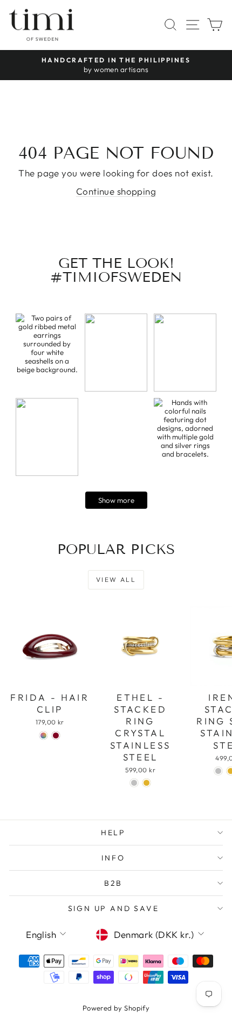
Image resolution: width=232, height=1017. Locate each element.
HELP (113, 832)
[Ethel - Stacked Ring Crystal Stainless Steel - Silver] (134, 783)
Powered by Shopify (116, 1008)
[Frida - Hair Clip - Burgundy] (56, 735)
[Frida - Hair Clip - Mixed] (43, 735)
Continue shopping (116, 191)
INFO (113, 858)
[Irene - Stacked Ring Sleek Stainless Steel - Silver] (218, 771)
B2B (113, 883)
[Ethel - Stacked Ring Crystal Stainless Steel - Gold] (146, 783)
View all (116, 579)
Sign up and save (113, 908)
